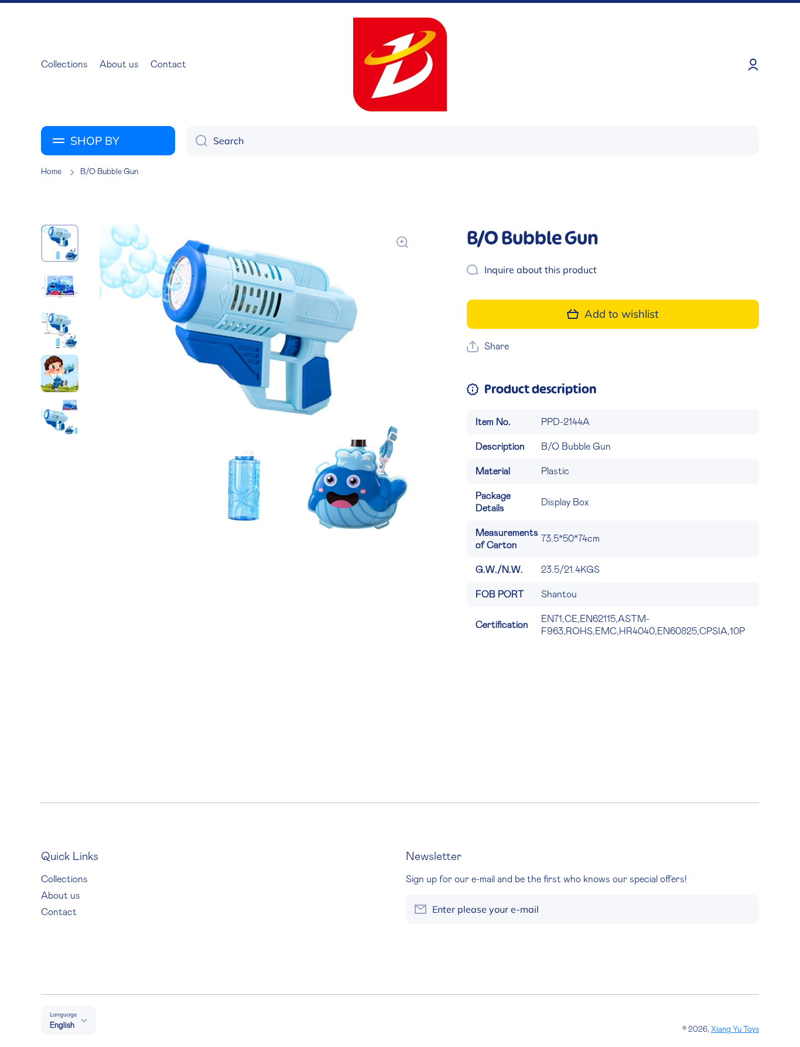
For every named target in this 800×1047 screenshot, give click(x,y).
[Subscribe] (744, 909)
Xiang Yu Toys (735, 1029)
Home (51, 172)
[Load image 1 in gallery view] (59, 243)
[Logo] (400, 64)
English (62, 1025)
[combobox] (473, 140)
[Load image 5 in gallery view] (59, 417)
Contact (59, 912)
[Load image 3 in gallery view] (59, 330)
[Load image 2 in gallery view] (59, 286)
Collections (64, 879)
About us (60, 895)
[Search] (197, 140)
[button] (488, 347)
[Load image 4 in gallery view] (59, 373)
